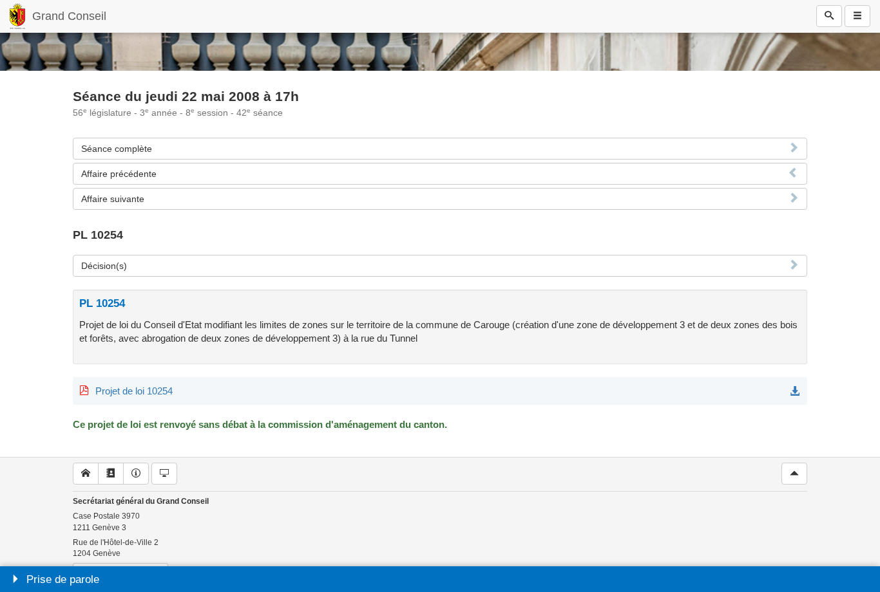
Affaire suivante (112, 199)
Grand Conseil (69, 16)
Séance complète (116, 148)
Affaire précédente (119, 174)
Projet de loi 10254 (134, 390)
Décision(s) (104, 266)
